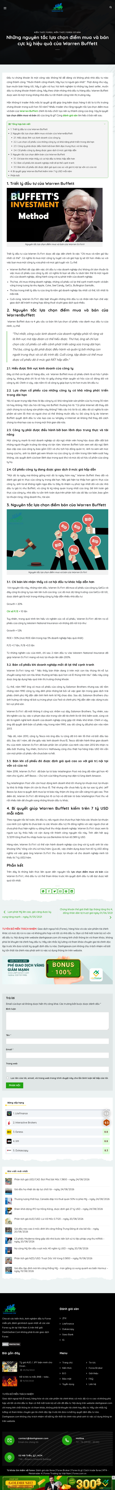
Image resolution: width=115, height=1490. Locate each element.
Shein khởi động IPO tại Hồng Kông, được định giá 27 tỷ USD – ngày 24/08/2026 (58, 1209)
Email (9, 1049)
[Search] (110, 7)
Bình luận (11, 1009)
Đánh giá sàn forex (45, 1470)
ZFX (64, 1318)
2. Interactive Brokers (25, 1122)
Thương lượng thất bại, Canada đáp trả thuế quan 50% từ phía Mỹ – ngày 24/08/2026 (62, 1199)
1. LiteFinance (20, 1113)
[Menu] (5, 7)
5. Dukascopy (20, 1150)
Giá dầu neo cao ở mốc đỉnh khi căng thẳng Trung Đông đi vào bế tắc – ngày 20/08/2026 (56, 1230)
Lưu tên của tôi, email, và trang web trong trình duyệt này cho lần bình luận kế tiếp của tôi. (59, 1078)
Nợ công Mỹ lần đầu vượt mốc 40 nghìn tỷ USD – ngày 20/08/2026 (51, 1248)
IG (63, 1339)
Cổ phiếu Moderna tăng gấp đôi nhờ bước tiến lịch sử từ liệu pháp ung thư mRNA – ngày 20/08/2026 (59, 1240)
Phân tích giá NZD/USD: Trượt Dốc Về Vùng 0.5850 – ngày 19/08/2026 (53, 1258)
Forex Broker (63, 1470)
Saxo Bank (67, 1334)
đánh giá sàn (70, 115)
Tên (8, 1035)
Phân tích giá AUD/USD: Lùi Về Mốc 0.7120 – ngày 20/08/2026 (48, 1219)
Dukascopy (68, 1329)
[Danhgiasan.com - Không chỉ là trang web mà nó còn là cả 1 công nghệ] (57, 7)
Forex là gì (77, 1470)
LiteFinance (68, 1323)
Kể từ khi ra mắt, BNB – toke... (34, 1376)
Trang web (11, 1063)
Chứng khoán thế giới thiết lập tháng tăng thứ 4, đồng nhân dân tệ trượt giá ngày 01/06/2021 (86, 911)
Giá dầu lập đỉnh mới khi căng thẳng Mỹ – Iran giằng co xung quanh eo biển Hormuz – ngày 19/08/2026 (61, 1270)
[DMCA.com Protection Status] (11, 1344)
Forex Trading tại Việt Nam (57, 1473)
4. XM (16, 1141)
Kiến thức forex (43, 32)
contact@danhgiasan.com (33, 1438)
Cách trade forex (92, 1470)
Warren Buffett (29, 111)
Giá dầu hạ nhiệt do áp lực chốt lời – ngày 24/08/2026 (44, 1189)
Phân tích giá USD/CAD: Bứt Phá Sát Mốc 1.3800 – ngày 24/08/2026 (52, 1179)
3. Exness (18, 1131)
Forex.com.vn (79, 1473)
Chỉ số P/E (12, 611)
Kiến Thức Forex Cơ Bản (67, 32)
